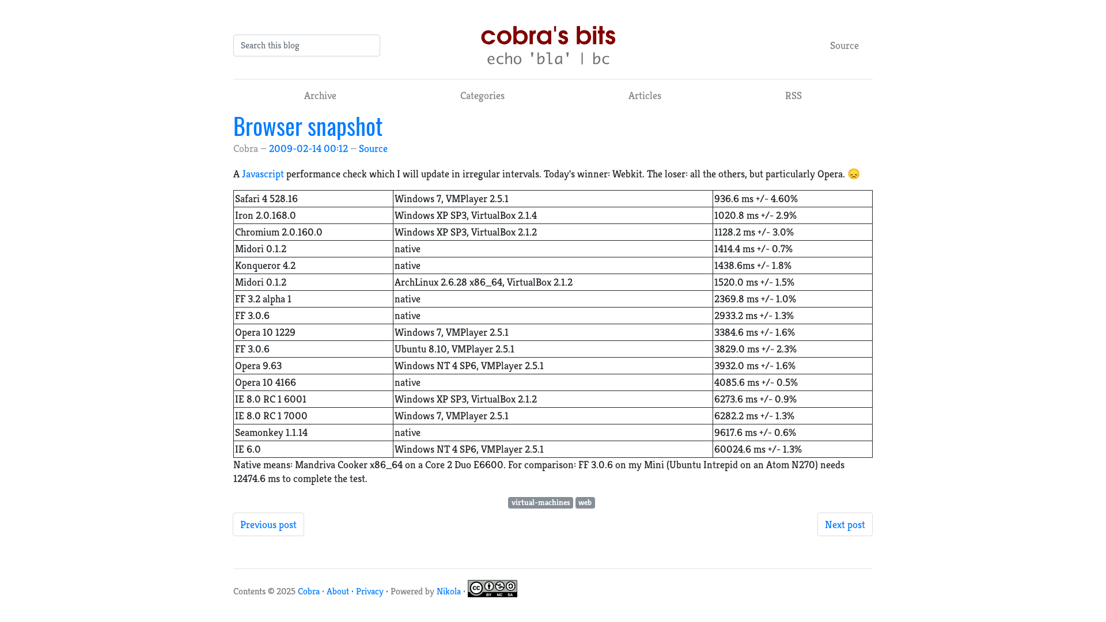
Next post (845, 524)
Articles (644, 95)
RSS (793, 95)
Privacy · (373, 591)
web (585, 502)
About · (341, 591)
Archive (320, 95)
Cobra (309, 591)
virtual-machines (541, 502)
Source (844, 45)
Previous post (268, 524)
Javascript (263, 173)
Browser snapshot (307, 125)
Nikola (449, 591)
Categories (482, 95)
